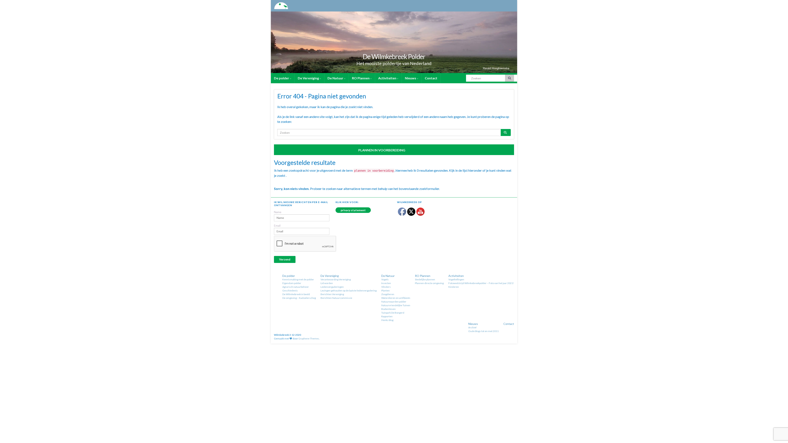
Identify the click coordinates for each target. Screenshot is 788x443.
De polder (282, 78)
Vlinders (386, 286)
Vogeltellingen (456, 279)
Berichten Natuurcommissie (336, 297)
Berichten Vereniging (332, 294)
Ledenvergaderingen (332, 286)
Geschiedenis (290, 290)
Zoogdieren (387, 294)
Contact (431, 78)
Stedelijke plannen (425, 279)
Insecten (386, 283)
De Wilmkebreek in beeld (296, 294)
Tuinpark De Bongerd (392, 312)
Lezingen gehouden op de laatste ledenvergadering (349, 290)
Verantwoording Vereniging (336, 279)
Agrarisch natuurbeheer (295, 286)
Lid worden (327, 283)
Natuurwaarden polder (393, 301)
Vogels (385, 279)
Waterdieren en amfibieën (395, 297)
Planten (385, 290)
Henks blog (387, 320)
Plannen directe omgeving (429, 283)
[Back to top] (779, 418)
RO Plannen (361, 78)
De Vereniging (309, 78)
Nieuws (411, 78)
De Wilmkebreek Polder (394, 57)
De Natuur (336, 78)
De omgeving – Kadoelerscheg (299, 297)
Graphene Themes (308, 338)
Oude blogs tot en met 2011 (483, 331)
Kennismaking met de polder (298, 279)
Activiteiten (387, 78)
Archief (472, 327)
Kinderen (453, 286)
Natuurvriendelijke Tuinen (395, 305)
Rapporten (387, 316)
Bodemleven (388, 309)
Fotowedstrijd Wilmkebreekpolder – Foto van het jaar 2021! (481, 283)
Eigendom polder (291, 283)
